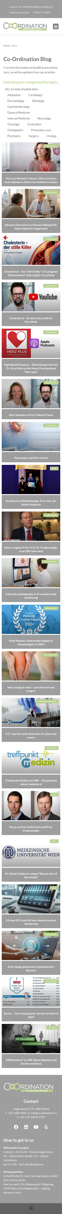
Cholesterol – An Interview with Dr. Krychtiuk (31, 319)
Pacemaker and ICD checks (31, 457)
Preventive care (41, 130)
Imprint (13, 12)
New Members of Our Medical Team (31, 414)
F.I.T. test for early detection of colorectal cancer (31, 735)
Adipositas (14, 95)
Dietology (38, 101)
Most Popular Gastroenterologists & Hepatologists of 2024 (31, 642)
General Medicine (18, 112)
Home (6, 45)
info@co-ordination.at (43, 1112)
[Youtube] (36, 1127)
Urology (51, 136)
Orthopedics (15, 130)
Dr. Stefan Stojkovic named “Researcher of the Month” (31, 875)
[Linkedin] (26, 1127)
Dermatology (15, 101)
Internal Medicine (18, 118)
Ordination (34, 124)
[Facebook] (16, 1127)
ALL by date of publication (21, 89)
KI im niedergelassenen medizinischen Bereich (31, 968)
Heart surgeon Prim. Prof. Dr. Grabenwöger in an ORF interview (31, 549)
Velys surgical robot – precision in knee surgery (31, 689)
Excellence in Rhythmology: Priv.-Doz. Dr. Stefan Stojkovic (31, 502)
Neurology (44, 118)
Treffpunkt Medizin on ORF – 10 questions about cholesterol (31, 782)
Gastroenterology (18, 106)
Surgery (34, 136)
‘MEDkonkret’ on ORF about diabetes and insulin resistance (31, 1061)
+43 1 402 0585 (17, 1112)
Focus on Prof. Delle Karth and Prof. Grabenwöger (31, 828)
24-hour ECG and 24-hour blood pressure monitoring (31, 922)
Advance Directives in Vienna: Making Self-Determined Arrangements (31, 226)
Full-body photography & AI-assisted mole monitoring (31, 595)
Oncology (13, 124)
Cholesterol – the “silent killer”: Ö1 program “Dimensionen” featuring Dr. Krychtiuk (31, 273)
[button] (56, 26)
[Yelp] (46, 1127)
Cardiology (35, 95)
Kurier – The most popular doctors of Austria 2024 (31, 1015)
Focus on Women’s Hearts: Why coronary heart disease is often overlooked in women (31, 180)
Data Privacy (23, 12)
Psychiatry (14, 136)
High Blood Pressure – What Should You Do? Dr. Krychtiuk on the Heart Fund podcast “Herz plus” (31, 368)
